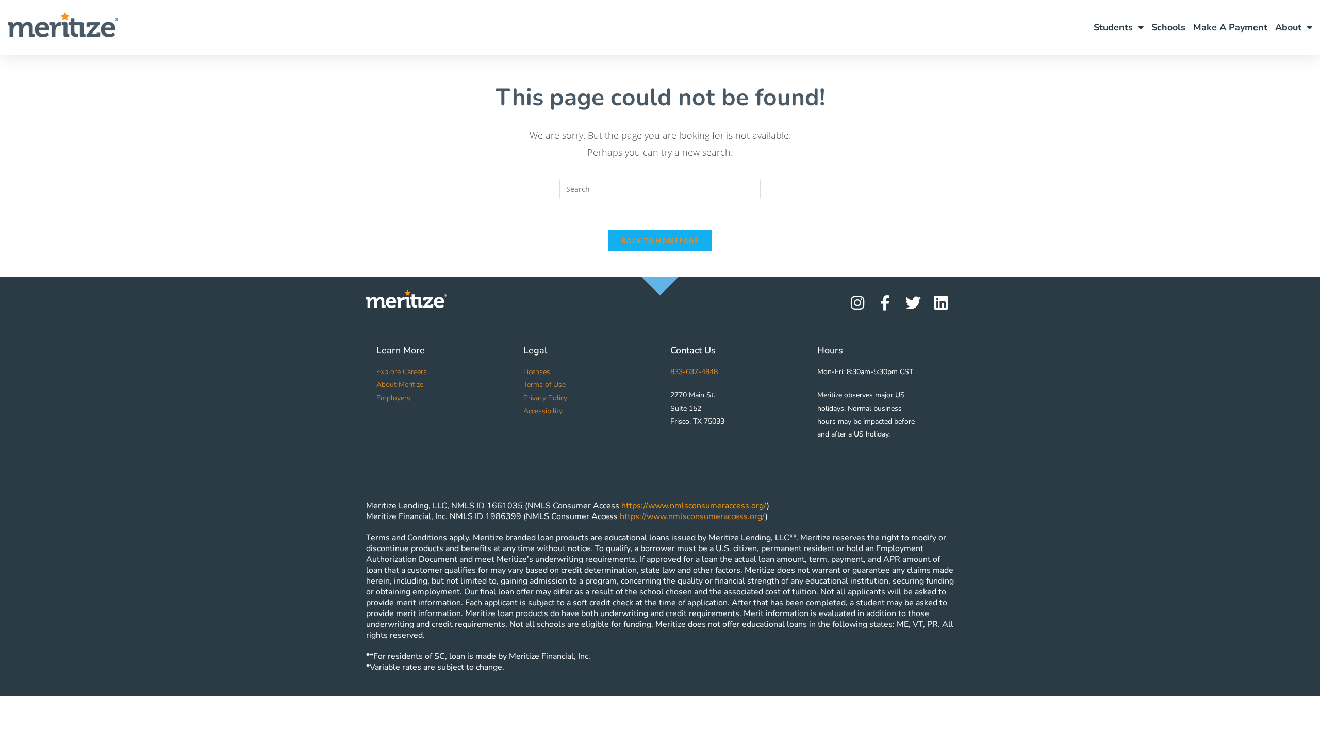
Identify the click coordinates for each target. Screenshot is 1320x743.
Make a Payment (1230, 27)
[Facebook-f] (885, 303)
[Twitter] (913, 303)
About (1288, 27)
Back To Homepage (660, 240)
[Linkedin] (941, 303)
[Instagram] (857, 303)
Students (1113, 27)
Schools (1168, 27)
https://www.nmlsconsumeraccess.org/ (694, 505)
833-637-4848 (694, 372)
